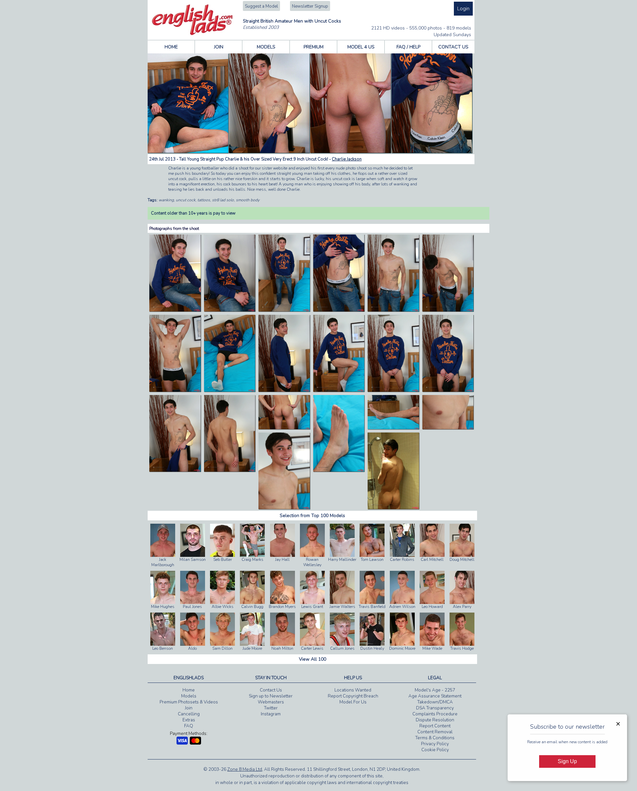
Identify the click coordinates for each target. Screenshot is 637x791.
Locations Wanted (352, 690)
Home (188, 690)
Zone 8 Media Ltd (244, 769)
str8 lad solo (223, 200)
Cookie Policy (435, 750)
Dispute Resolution (435, 720)
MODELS (266, 47)
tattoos (203, 200)
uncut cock (185, 200)
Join (188, 708)
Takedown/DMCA (435, 702)
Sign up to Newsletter (271, 696)
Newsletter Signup (310, 6)
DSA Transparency (435, 708)
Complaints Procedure (435, 714)
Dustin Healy (372, 648)
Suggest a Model (261, 6)
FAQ (188, 726)
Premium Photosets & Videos (189, 702)
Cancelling (189, 714)
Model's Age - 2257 (435, 690)
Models (188, 696)
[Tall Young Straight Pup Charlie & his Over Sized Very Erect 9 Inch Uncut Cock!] (175, 310)
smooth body (247, 200)
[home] (192, 33)
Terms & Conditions (435, 738)
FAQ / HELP (408, 47)
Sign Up (567, 761)
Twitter (271, 708)
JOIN (218, 47)
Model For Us (353, 702)
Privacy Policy (435, 744)
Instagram (271, 714)
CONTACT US (453, 47)
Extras (188, 720)
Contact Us (271, 690)
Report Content (435, 726)
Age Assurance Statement (434, 696)
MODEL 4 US (361, 47)
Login (463, 8)
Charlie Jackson (347, 159)
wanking (166, 200)
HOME (171, 47)
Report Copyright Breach (353, 696)
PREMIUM (313, 47)
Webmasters (271, 702)
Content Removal (435, 732)
